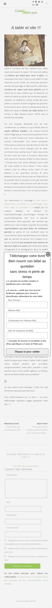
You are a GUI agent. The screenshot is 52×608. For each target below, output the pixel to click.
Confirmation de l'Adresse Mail (22, 320)
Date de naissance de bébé (20, 330)
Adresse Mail (14, 310)
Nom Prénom (14, 300)
